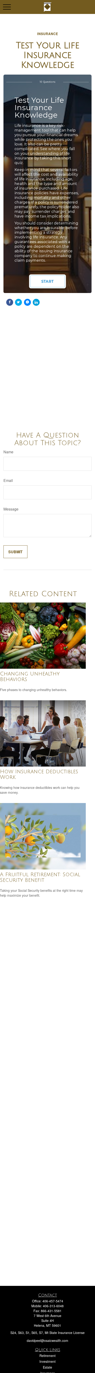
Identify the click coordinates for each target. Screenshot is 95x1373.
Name (8, 451)
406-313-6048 (53, 1306)
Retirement (47, 1355)
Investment (47, 1361)
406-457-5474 (52, 1301)
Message (10, 509)
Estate (47, 1367)
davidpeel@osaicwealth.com (47, 1340)
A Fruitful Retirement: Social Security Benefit (40, 877)
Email (8, 480)
